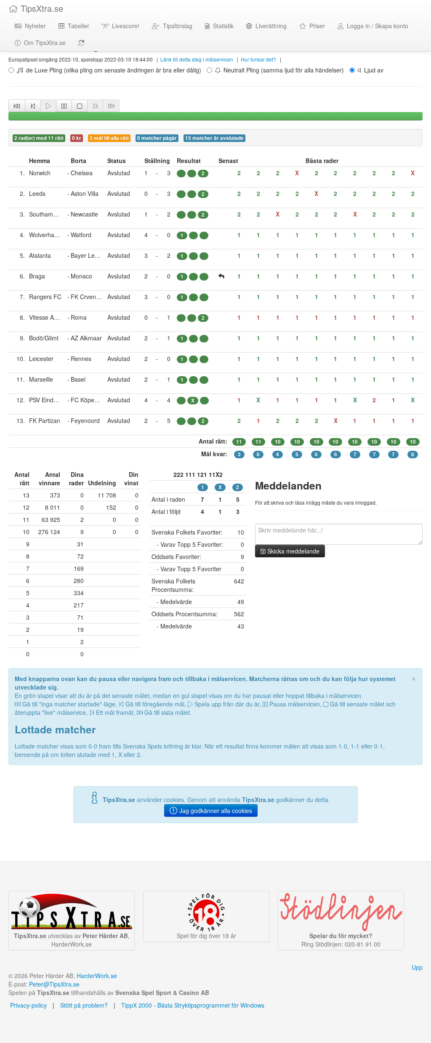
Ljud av (372, 70)
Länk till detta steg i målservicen (196, 59)
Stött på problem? (84, 1005)
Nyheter (33, 25)
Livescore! (124, 25)
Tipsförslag (176, 25)
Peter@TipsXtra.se (54, 984)
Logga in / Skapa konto (375, 25)
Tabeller (76, 25)
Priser (315, 25)
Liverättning (269, 25)
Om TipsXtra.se (43, 42)
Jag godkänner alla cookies (215, 810)
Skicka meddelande (292, 551)
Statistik (222, 25)
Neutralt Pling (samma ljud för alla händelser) (282, 70)
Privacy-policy (27, 1005)
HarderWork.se (97, 975)
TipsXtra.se (40, 8)
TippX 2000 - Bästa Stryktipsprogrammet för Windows (192, 1005)
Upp (417, 967)
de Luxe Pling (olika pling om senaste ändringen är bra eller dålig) (112, 70)
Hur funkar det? (258, 59)
